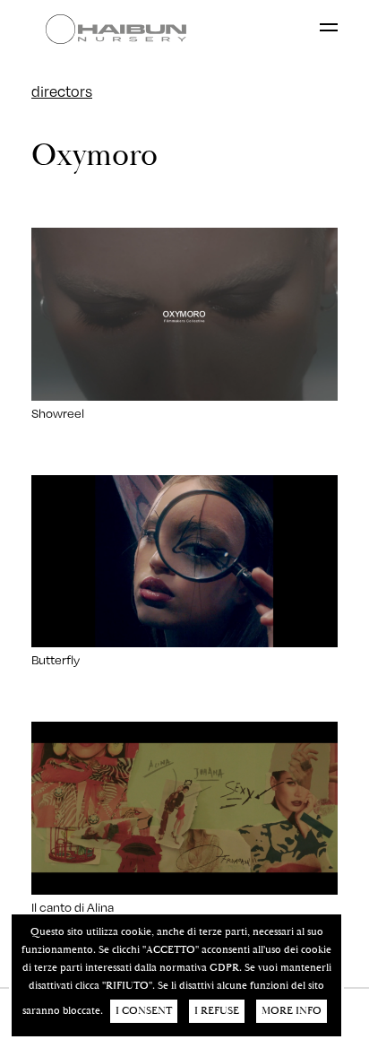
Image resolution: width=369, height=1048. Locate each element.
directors (61, 91)
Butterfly (55, 659)
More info (292, 1011)
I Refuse (216, 1011)
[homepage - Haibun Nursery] (120, 29)
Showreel (57, 412)
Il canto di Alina (72, 906)
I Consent (144, 1011)
